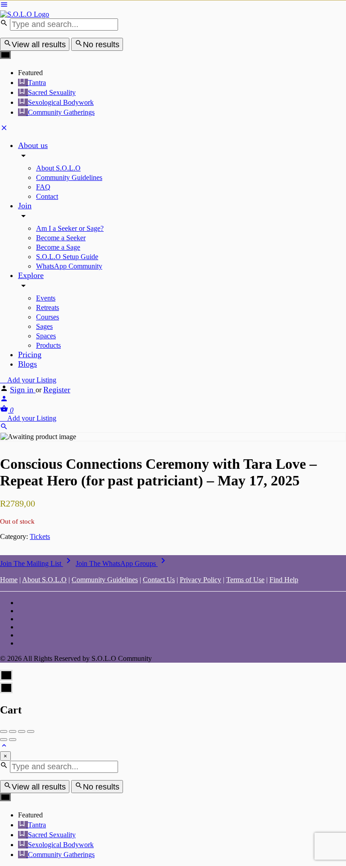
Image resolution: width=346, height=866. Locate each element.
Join (25, 205)
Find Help (283, 579)
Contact (47, 196)
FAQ (43, 187)
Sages (44, 326)
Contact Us (159, 579)
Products (48, 345)
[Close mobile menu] (4, 129)
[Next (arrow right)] (12, 739)
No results (101, 44)
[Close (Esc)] (3, 731)
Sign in (23, 389)
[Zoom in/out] (30, 731)
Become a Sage (58, 247)
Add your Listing (30, 380)
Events (45, 298)
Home (9, 579)
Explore (31, 275)
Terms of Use (245, 579)
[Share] (12, 731)
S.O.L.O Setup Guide (67, 256)
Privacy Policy (200, 579)
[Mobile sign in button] (4, 400)
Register (56, 389)
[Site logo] (24, 14)
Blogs (27, 363)
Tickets (40, 536)
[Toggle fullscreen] (21, 731)
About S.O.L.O (58, 168)
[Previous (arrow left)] (3, 739)
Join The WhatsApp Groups (122, 563)
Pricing (29, 354)
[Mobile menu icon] (173, 5)
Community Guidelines (69, 177)
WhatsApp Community (69, 266)
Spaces (46, 336)
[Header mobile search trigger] (4, 428)
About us (33, 145)
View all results (39, 44)
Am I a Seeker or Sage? (70, 228)
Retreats (47, 307)
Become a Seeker (61, 238)
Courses (47, 317)
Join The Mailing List (37, 563)
